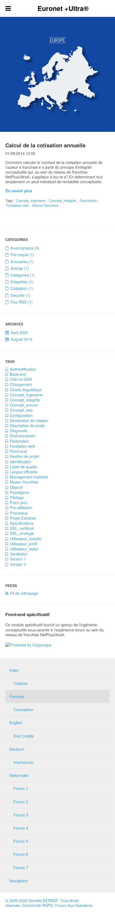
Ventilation (19, 554)
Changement (21, 384)
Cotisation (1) (21, 288)
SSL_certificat (22, 528)
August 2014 (21, 339)
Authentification (23, 369)
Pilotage (17, 497)
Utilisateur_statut (24, 548)
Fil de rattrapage (24, 593)
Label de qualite (23, 466)
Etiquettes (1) (21, 281)
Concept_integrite (62, 201)
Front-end (18, 451)
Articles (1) (19, 268)
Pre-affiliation (21, 507)
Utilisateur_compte (25, 538)
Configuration (21, 415)
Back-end (18, 374)
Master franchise (45, 206)
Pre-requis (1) (22, 254)
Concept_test (21, 410)
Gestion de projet (24, 456)
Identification (20, 461)
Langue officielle (23, 471)
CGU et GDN (21, 379)
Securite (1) (20, 295)
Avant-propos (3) (24, 248)
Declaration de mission (29, 420)
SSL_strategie (22, 533)
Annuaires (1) (22, 261)
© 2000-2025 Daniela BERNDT (31, 900)
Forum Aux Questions (73, 905)
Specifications (21, 523)
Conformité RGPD (37, 905)
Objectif (16, 487)
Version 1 (18, 559)
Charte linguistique (25, 389)
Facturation (88, 201)
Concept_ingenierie (30, 201)
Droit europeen (22, 435)
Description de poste (27, 425)
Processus (19, 513)
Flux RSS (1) (21, 302)
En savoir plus (18, 190)
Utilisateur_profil (23, 543)
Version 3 (18, 564)
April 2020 (19, 332)
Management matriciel (29, 476)
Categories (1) (22, 275)
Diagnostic (19, 430)
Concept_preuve (24, 405)
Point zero (18, 502)
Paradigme (19, 492)
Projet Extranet (23, 518)
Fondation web (17, 206)
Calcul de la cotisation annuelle (45, 145)
